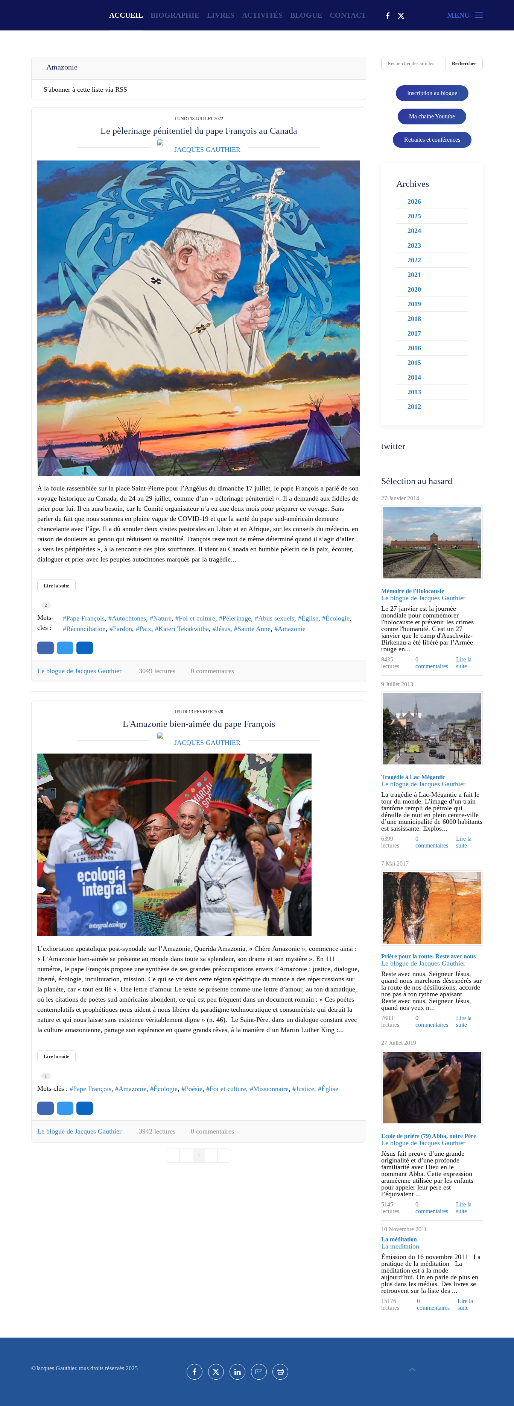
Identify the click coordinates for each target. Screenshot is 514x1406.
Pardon (122, 629)
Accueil (126, 15)
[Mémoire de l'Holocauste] (432, 542)
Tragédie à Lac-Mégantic (413, 777)
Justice (305, 1089)
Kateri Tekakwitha (183, 629)
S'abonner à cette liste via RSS (85, 89)
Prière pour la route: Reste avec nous (428, 956)
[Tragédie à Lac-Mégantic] (432, 728)
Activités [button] (262, 15)
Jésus (223, 629)
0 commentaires (212, 671)
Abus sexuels (276, 618)
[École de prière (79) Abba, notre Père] (432, 1087)
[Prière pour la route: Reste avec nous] (432, 908)
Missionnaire (271, 1089)
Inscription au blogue (432, 93)
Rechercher (464, 63)
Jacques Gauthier (207, 149)
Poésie (193, 1089)
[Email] (259, 1372)
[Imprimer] (280, 1372)
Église (309, 618)
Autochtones (129, 618)
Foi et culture (197, 618)
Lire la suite (56, 586)
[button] (465, 15)
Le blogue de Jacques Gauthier (79, 671)
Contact (348, 15)
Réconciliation (86, 629)
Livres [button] (220, 15)
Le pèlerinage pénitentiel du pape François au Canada (198, 131)
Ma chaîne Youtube (432, 116)
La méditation (399, 1239)
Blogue (306, 15)
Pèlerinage (236, 618)
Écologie (337, 618)
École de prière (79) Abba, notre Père (428, 1136)
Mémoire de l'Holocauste (412, 591)
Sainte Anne (254, 629)
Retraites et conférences (432, 139)
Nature (162, 618)
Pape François (85, 618)
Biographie (175, 15)
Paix (145, 629)
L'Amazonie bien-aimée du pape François (199, 724)
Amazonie (292, 629)
